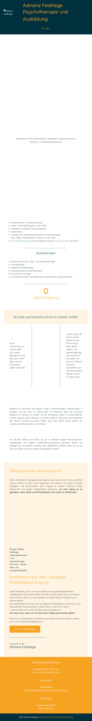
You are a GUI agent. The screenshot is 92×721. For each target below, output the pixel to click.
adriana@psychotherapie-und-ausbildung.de (46, 690)
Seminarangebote (19, 241)
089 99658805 (46, 687)
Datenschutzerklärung (64, 717)
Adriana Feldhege (43, 5)
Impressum (49, 717)
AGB (42, 717)
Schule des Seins (61, 241)
